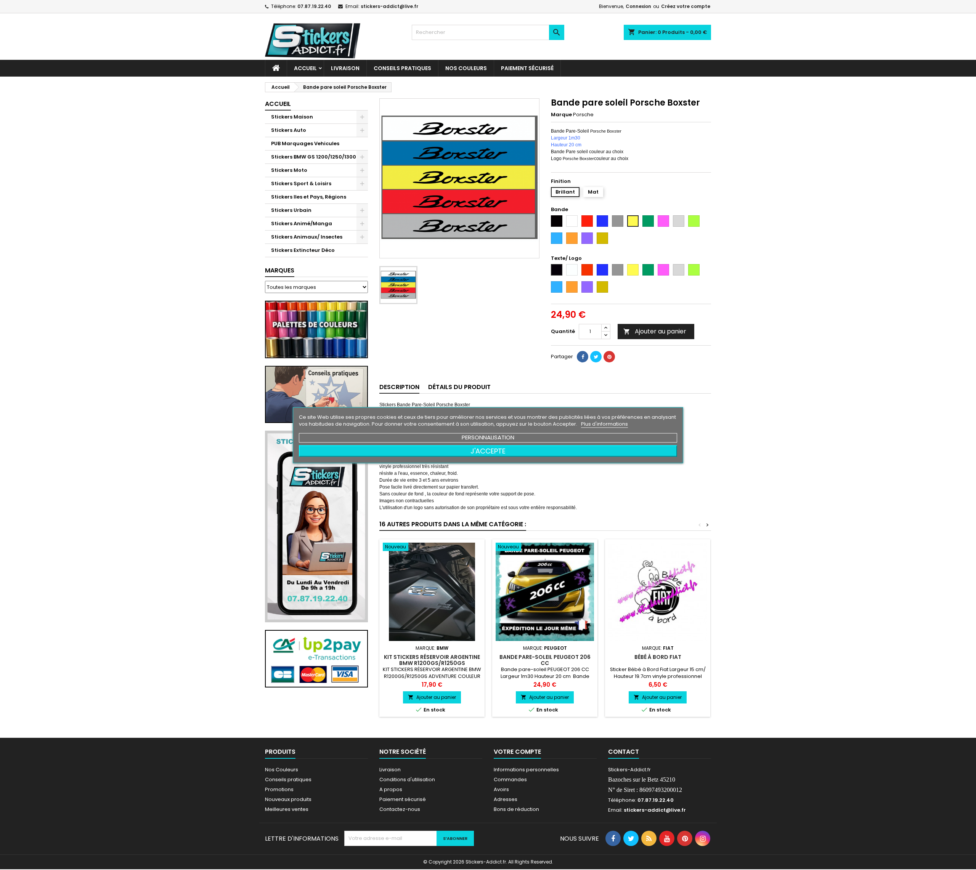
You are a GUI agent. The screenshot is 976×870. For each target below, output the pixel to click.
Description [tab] (399, 387)
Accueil (305, 68)
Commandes (510, 779)
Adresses (505, 799)
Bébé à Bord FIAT (657, 657)
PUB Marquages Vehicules (305, 143)
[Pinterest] (609, 356)
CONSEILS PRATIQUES (402, 68)
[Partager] (582, 356)
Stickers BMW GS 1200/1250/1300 (313, 156)
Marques (279, 270)
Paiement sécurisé (527, 68)
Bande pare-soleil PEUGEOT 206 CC (545, 660)
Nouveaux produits (288, 799)
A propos (390, 789)
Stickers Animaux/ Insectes (306, 236)
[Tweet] (596, 356)
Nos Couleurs (466, 68)
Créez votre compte (685, 6)
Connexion (638, 6)
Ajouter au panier (654, 331)
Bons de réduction (516, 809)
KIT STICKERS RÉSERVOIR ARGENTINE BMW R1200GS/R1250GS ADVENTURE (432, 663)
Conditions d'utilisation (407, 779)
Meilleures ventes (286, 809)
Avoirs (501, 789)
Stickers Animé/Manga (301, 223)
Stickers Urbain (291, 210)
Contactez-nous (399, 809)
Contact (623, 751)
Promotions (279, 789)
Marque (561, 114)
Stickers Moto (289, 170)
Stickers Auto (288, 130)
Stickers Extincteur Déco (303, 250)
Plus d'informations (604, 423)
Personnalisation (488, 437)
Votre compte (517, 751)
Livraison (345, 68)
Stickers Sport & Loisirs (301, 183)
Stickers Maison (292, 116)
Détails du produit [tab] (459, 387)
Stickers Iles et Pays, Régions (308, 196)
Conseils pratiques (288, 779)
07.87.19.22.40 (314, 6)
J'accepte (488, 450)
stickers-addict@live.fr (389, 6)
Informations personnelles (526, 769)
